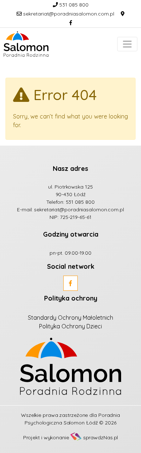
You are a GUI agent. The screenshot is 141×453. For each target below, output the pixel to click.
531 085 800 (73, 4)
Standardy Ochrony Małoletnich (70, 317)
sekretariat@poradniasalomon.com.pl (68, 13)
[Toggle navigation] (127, 44)
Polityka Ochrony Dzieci (70, 326)
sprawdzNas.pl (100, 437)
